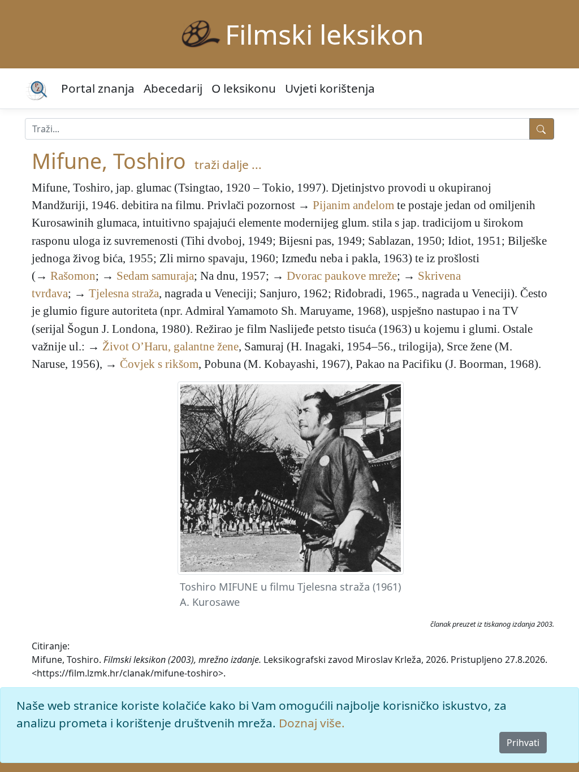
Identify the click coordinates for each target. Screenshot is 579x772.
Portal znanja (98, 88)
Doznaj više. (312, 723)
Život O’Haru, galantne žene (170, 346)
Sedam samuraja (155, 275)
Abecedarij (173, 88)
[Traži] (541, 129)
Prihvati (523, 742)
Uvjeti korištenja (330, 88)
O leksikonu (243, 88)
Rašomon (73, 275)
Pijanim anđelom (353, 204)
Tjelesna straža (124, 293)
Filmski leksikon (324, 34)
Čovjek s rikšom (159, 363)
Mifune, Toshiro (109, 160)
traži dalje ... (228, 164)
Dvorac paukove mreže (342, 275)
